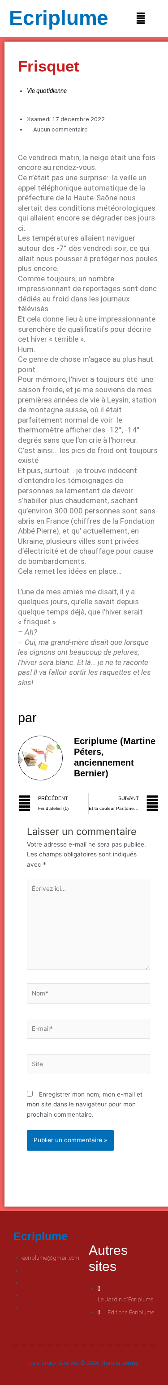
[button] (140, 18)
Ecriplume (58, 18)
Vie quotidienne (47, 90)
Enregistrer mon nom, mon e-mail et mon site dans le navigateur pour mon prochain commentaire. (84, 1104)
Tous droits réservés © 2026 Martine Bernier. (84, 1363)
